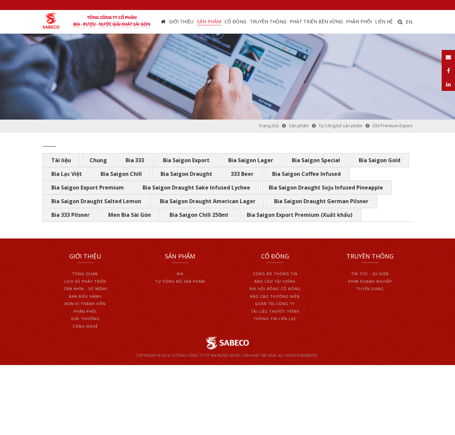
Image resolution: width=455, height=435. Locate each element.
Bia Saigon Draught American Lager (207, 201)
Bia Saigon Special (316, 160)
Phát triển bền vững (316, 21)
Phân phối (359, 21)
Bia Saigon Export (186, 160)
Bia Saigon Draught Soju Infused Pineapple (326, 187)
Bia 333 (135, 160)
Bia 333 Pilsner (70, 214)
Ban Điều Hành (85, 296)
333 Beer (242, 174)
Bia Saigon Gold (379, 160)
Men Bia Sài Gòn (129, 214)
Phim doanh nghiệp (370, 281)
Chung (98, 160)
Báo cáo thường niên (275, 296)
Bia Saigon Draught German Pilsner (321, 201)
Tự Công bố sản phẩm (180, 281)
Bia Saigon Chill (121, 174)
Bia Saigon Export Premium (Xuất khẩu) (299, 214)
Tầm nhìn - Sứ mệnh (85, 288)
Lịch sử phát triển (85, 281)
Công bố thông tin (275, 273)
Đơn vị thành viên (85, 303)
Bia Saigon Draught (186, 174)
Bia (180, 273)
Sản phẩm (209, 21)
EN (409, 21)
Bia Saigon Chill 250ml (199, 214)
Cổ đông (235, 21)
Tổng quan (85, 273)
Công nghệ (85, 326)
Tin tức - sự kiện (370, 273)
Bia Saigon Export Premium (87, 187)
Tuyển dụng (370, 288)
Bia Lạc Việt (66, 174)
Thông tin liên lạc (274, 318)
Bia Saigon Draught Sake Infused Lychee (196, 187)
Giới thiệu (181, 21)
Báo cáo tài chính (274, 281)
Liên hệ (384, 21)
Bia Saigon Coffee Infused (306, 174)
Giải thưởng (85, 318)
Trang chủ (163, 22)
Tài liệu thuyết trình (275, 311)
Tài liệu (61, 160)
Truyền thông (268, 21)
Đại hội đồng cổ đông (275, 288)
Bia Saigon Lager (250, 160)
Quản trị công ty (275, 303)
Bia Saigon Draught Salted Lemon (96, 201)
